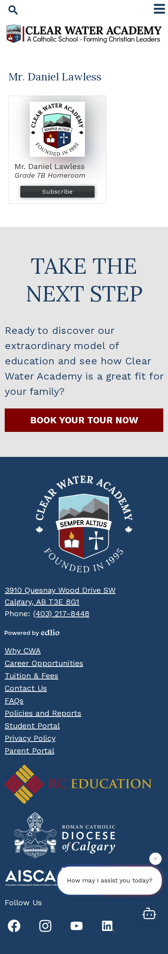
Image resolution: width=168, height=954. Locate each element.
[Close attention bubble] (155, 858)
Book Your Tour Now (84, 420)
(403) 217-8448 (61, 613)
